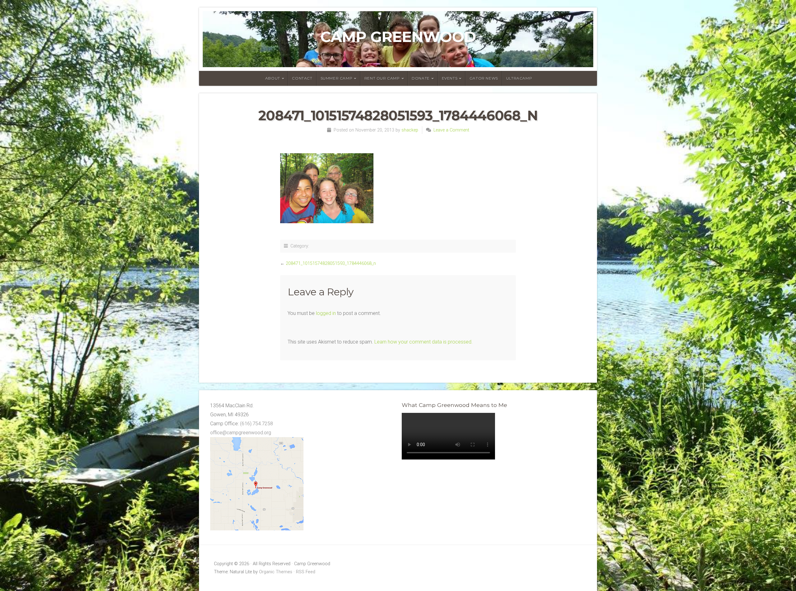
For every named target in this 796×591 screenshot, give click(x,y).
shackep (409, 130)
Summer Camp (337, 78)
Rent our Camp (382, 78)
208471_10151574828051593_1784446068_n (331, 263)
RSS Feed (305, 572)
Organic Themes (275, 572)
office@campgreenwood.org (240, 433)
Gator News (484, 78)
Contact (302, 78)
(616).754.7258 (256, 424)
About (272, 78)
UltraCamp (519, 78)
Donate (421, 78)
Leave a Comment (451, 130)
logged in (326, 313)
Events (450, 78)
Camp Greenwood (398, 37)
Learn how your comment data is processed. (423, 342)
